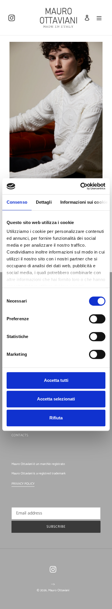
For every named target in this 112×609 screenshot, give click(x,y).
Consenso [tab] (17, 202)
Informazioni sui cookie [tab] (84, 202)
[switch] (97, 318)
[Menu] (99, 17)
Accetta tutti (56, 380)
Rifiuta (56, 417)
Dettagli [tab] (44, 202)
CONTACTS (19, 435)
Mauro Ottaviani (58, 590)
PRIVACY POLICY (22, 483)
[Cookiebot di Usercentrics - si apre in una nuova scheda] (80, 186)
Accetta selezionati (56, 398)
